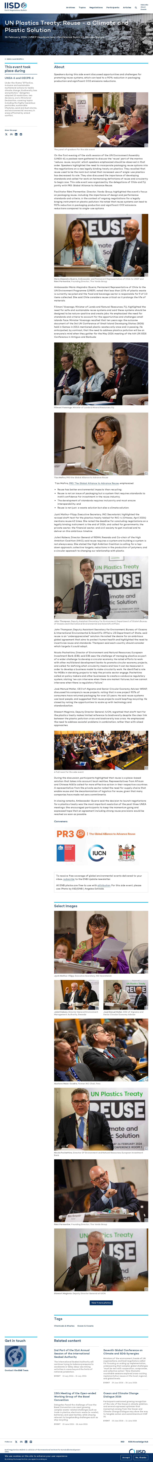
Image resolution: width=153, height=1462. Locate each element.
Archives (70, 7)
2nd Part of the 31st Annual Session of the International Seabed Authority (72, 1353)
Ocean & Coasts (85, 1326)
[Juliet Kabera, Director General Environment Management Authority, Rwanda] (76, 995)
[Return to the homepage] (16, 7)
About (143, 7)
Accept (126, 1457)
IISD (123, 1441)
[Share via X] (6, 134)
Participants (113, 7)
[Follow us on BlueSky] (31, 1442)
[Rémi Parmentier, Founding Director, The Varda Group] (101, 1190)
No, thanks (141, 1457)
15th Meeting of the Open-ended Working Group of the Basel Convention (75, 1396)
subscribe (69, 879)
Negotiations (96, 7)
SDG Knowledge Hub (138, 1441)
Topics (82, 7)
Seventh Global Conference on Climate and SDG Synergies (122, 1352)
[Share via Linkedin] (16, 134)
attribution (104, 885)
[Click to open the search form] (136, 8)
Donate (143, 9)
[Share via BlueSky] (21, 134)
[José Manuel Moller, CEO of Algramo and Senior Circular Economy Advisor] (125, 995)
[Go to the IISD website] (138, 1453)
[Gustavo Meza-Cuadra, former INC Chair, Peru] (101, 1050)
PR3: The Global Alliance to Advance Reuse (94, 483)
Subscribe (144, 5)
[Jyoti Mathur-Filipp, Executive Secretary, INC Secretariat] (101, 942)
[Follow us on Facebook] (21, 1442)
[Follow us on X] (16, 1442)
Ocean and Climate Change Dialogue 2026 (120, 1395)
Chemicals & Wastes (64, 1326)
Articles (127, 7)
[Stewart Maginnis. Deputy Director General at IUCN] (101, 1259)
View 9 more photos (101, 1303)
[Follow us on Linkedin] (26, 1442)
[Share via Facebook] (11, 134)
